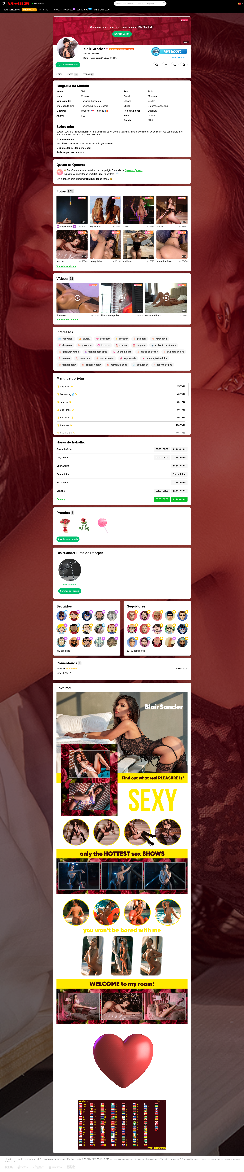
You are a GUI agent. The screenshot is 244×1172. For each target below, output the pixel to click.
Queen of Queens (133, 170)
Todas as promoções (63, 10)
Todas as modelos (11, 10)
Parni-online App (102, 10)
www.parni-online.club (54, 1159)
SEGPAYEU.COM (100, 1159)
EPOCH (86, 1159)
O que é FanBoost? (178, 57)
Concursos (82, 10)
